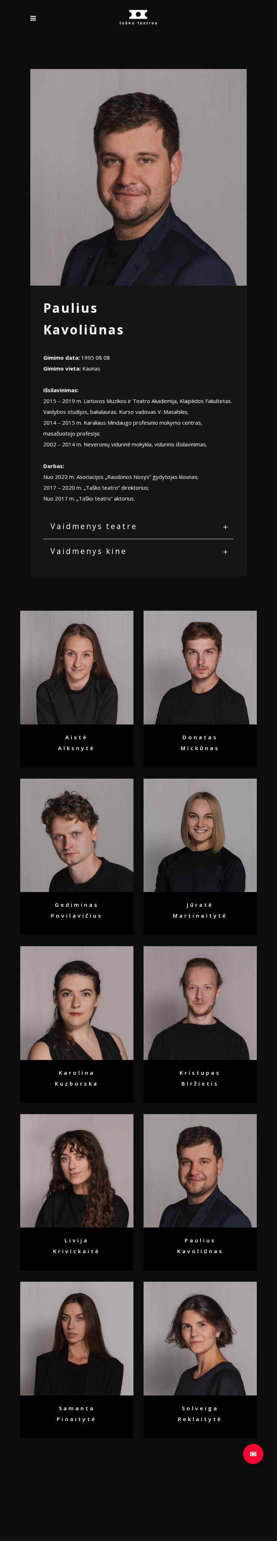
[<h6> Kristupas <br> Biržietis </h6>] (200, 1003)
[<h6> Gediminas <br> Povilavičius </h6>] (77, 835)
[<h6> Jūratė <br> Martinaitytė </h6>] (200, 835)
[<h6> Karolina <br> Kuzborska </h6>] (77, 1003)
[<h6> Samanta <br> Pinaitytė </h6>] (77, 1338)
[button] (253, 1454)
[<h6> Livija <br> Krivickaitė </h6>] (77, 1171)
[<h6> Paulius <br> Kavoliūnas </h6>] (200, 1171)
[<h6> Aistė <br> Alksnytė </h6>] (77, 667)
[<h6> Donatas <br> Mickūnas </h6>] (200, 667)
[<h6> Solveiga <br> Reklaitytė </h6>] (200, 1338)
